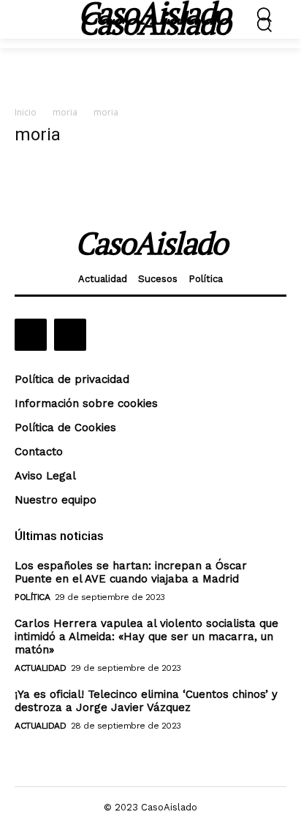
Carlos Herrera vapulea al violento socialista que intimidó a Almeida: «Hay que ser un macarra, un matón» (146, 636)
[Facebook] (31, 335)
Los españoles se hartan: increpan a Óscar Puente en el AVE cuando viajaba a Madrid (131, 572)
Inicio (26, 112)
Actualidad (40, 668)
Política (32, 597)
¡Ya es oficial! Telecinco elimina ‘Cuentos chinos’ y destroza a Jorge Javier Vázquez (146, 701)
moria (65, 112)
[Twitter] (70, 335)
